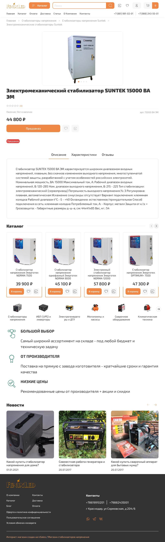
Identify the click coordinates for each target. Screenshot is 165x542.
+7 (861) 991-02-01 (123, 13)
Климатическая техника (147, 318)
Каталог (42, 5)
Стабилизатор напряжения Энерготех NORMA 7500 (24, 272)
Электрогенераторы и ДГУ (69, 318)
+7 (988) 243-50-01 (148, 13)
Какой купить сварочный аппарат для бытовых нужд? (134, 463)
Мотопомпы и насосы (95, 318)
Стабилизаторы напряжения (39, 20)
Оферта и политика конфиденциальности (28, 512)
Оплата (33, 13)
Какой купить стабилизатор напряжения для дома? (25, 463)
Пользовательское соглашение (23, 517)
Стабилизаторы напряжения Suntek (84, 20)
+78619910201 (95, 502)
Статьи (57, 13)
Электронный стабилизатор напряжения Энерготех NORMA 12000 (102, 274)
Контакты (85, 13)
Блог (9, 505)
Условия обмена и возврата (21, 522)
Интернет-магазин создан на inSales (26, 537)
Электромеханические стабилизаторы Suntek (34, 24)
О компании (12, 495)
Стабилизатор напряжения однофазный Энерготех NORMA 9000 (63, 274)
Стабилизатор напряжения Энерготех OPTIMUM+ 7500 (141, 272)
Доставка (45, 13)
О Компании (70, 13)
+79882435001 (119, 502)
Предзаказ (33, 128)
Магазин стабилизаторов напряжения (68, 537)
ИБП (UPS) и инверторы (43, 318)
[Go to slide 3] (83, 81)
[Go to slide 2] (81, 81)
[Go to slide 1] (78, 81)
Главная (10, 13)
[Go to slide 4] (86, 81)
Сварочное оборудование (121, 318)
